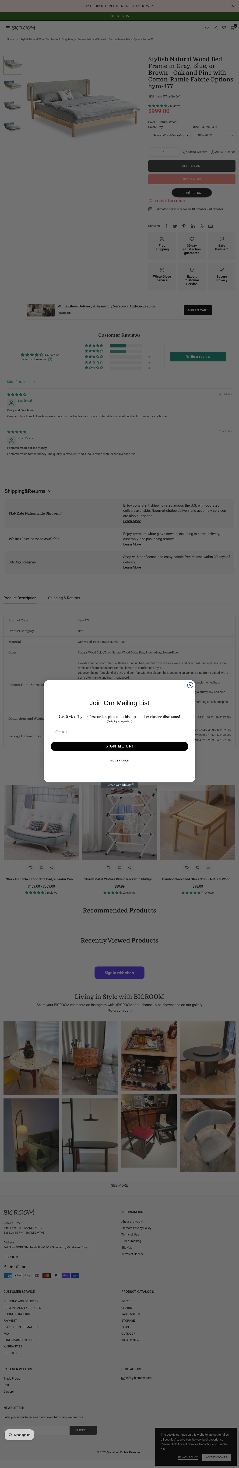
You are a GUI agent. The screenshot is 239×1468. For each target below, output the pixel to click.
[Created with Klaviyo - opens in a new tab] (119, 785)
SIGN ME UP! (119, 746)
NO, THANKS (119, 760)
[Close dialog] (190, 685)
